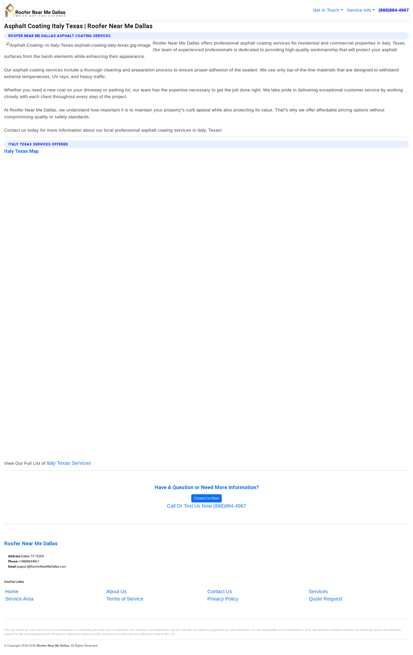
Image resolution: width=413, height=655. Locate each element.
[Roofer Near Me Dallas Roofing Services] (35, 10)
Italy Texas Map (21, 151)
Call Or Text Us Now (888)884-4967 (206, 506)
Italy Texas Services (69, 463)
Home (11, 591)
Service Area (19, 599)
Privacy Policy (223, 599)
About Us (116, 591)
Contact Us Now (206, 498)
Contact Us (219, 591)
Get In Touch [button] (326, 10)
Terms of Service (124, 599)
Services (318, 591)
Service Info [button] (359, 10)
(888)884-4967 (394, 10)
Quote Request (325, 599)
